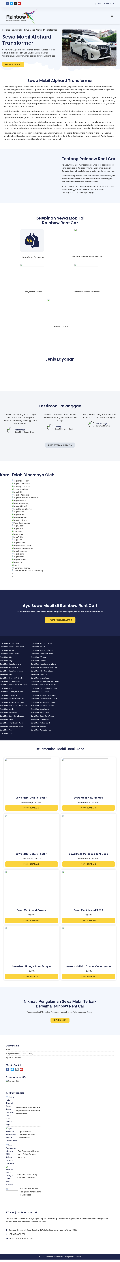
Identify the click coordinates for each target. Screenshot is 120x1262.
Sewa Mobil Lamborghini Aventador (44, 688)
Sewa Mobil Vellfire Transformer (11, 726)
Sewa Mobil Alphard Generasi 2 (42, 643)
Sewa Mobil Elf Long (38, 657)
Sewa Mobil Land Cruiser (40, 692)
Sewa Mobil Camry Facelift (9, 654)
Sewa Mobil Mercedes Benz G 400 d (44, 699)
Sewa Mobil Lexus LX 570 (9, 695)
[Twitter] (11, 3)
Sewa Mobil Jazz (6, 688)
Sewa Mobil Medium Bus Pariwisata (44, 695)
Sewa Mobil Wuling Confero (41, 730)
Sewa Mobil (17, 30)
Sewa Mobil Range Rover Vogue (42, 716)
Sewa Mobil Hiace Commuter (10, 664)
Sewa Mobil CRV (6, 657)
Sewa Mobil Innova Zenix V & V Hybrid (44, 685)
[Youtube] (19, 3)
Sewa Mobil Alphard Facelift (10, 643)
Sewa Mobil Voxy (6, 730)
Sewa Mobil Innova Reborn (40, 678)
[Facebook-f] (7, 1069)
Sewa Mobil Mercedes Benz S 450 (43, 702)
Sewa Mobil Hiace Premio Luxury (12, 671)
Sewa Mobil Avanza (38, 647)
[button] (112, 16)
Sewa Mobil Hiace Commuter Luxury (44, 664)
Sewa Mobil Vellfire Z (38, 726)
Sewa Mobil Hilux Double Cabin (42, 671)
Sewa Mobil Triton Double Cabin (11, 723)
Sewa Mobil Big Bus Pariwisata (42, 650)
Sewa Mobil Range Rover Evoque (12, 716)
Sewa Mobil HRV (6, 674)
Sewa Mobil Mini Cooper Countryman (13, 706)
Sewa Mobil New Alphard (40, 709)
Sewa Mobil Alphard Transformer (12, 647)
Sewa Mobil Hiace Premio (9, 667)
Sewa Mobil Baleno (7, 650)
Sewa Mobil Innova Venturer (10, 681)
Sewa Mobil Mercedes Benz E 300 (12, 699)
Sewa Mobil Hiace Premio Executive (44, 667)
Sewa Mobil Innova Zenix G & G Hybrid (45, 681)
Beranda (6, 30)
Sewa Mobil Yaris (6, 733)
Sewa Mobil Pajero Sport (40, 713)
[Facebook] (7, 3)
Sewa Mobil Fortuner (38, 661)
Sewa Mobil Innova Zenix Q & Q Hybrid (14, 685)
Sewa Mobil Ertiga (6, 661)
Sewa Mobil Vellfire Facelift (40, 723)
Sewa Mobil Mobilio (7, 709)
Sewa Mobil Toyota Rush (40, 719)
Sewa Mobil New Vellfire (8, 713)
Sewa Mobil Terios (6, 719)
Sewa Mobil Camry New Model (42, 654)
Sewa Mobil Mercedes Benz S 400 (12, 702)
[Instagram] (15, 3)
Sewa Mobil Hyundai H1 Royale (11, 678)
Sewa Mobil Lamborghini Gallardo (12, 692)
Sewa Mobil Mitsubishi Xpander (42, 706)
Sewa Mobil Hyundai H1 (39, 674)
